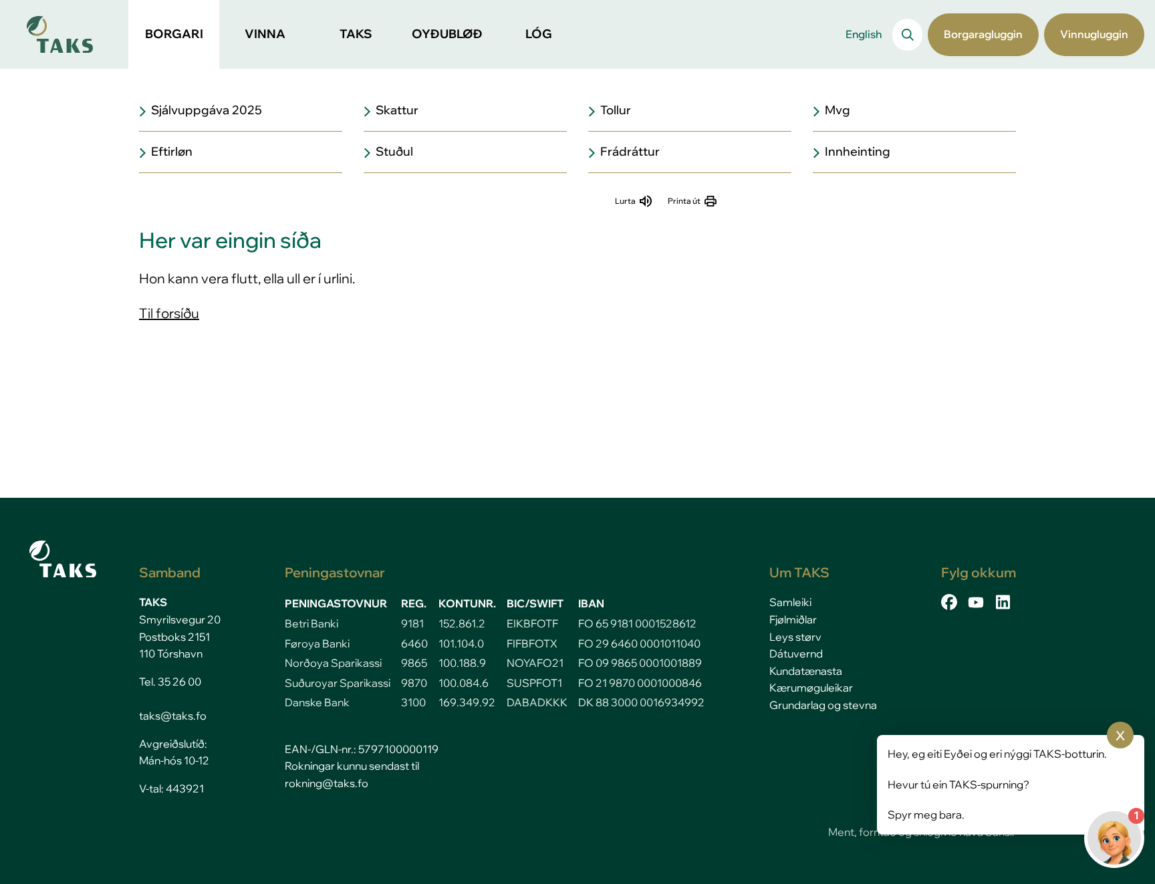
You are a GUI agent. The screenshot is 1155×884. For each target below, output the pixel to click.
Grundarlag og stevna (823, 705)
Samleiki (790, 602)
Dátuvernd (796, 653)
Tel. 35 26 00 (170, 681)
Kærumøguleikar (811, 687)
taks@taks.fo (173, 715)
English (864, 34)
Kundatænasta (805, 671)
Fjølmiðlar (793, 619)
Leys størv (795, 636)
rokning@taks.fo (326, 783)
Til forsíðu (169, 313)
